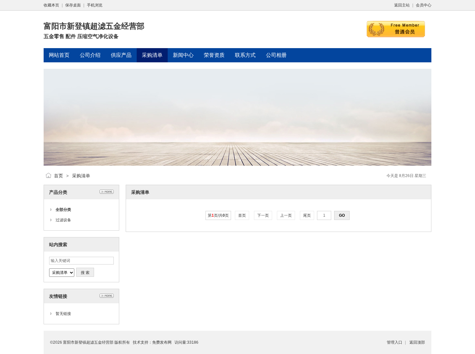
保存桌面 (73, 5)
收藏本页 (51, 5)
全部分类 (63, 209)
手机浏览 (94, 5)
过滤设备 (63, 220)
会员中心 (423, 5)
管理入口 (394, 342)
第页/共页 (218, 215)
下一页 (263, 215)
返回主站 (402, 5)
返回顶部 (417, 342)
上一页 (286, 215)
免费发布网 (162, 342)
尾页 (307, 215)
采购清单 (81, 175)
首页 (58, 175)
